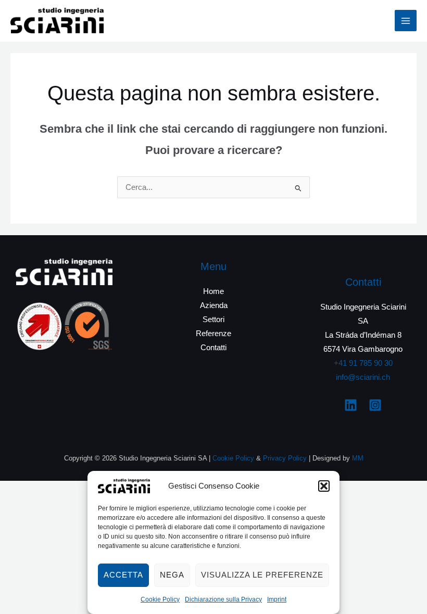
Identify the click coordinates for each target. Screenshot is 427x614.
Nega (172, 574)
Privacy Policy (285, 458)
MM (357, 458)
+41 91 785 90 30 (363, 363)
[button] (324, 486)
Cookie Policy (160, 599)
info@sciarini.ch (363, 377)
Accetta (123, 574)
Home (213, 291)
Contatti (213, 347)
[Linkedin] (350, 405)
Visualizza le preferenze (262, 574)
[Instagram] (375, 405)
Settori (213, 319)
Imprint (276, 599)
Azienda (214, 305)
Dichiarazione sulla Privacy (223, 599)
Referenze (213, 333)
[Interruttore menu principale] (406, 21)
